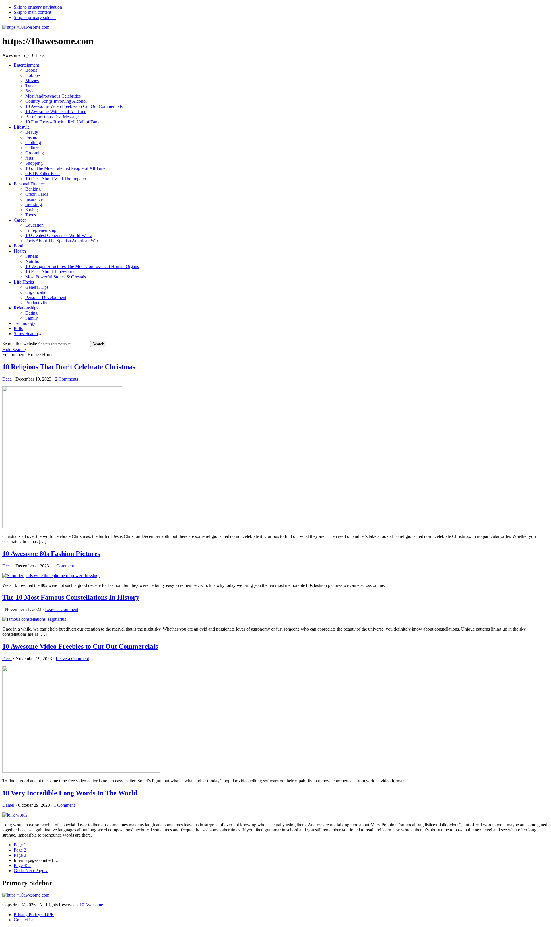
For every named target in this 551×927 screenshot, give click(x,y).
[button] (27, 333)
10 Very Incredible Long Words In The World (69, 793)
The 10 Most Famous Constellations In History (70, 597)
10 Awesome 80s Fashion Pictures (51, 553)
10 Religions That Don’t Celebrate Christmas (68, 367)
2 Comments (66, 379)
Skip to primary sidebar (35, 17)
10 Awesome (91, 904)
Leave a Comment (61, 609)
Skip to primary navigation (38, 7)
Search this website (19, 343)
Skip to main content (32, 12)
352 (22, 865)
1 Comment (63, 565)
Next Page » (31, 870)
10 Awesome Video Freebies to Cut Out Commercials (80, 646)
